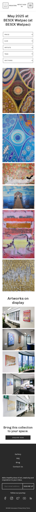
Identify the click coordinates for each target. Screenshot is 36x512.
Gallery (18, 454)
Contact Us (18, 467)
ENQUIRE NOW (18, 437)
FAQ (18, 458)
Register (12, 5)
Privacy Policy (22, 508)
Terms (28, 508)
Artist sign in (21, 5)
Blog (18, 462)
